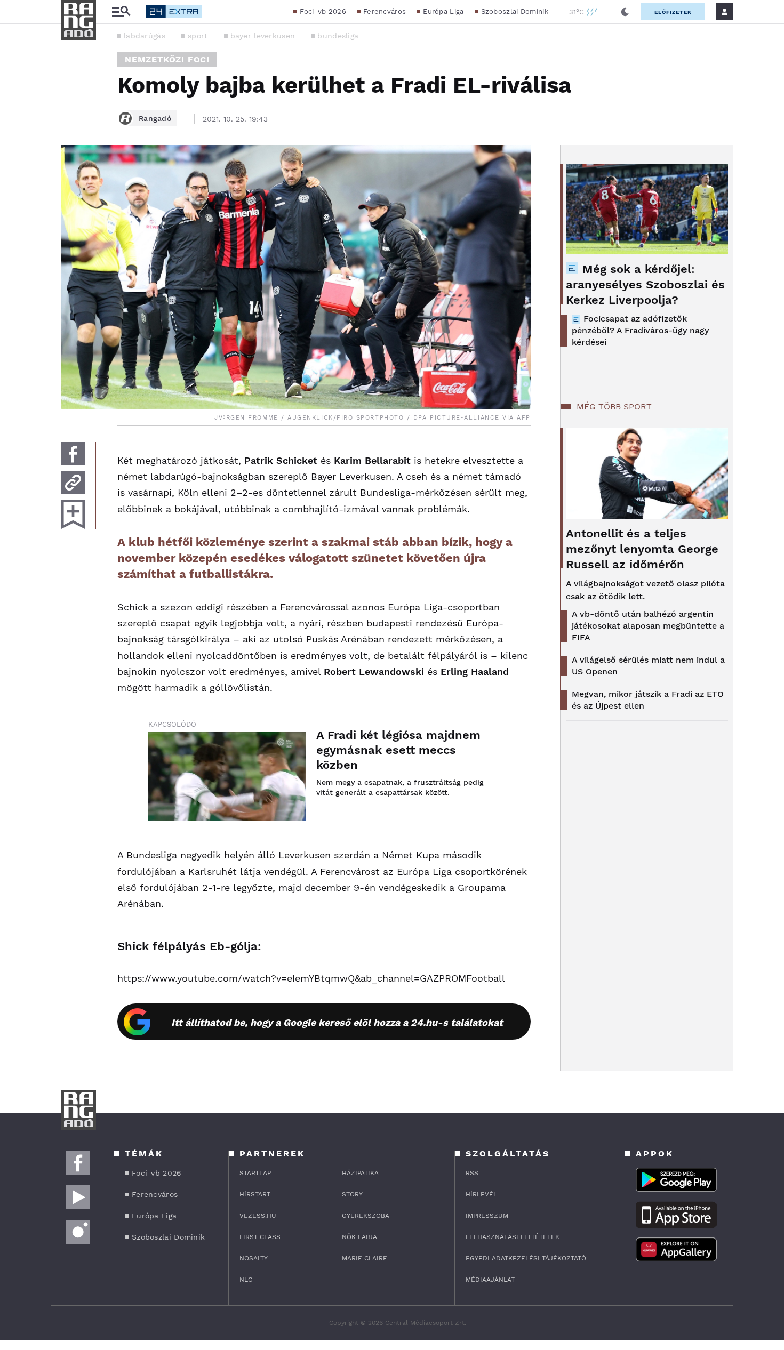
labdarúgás (144, 35)
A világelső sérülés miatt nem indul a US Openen (648, 666)
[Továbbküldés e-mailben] (73, 482)
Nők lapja (359, 1237)
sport (198, 35)
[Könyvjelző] (73, 514)
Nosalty (253, 1258)
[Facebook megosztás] (73, 453)
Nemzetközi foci (167, 59)
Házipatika (360, 1173)
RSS (472, 1173)
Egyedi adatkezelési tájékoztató (526, 1258)
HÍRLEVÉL (481, 1194)
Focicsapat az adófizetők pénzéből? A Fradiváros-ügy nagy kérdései (640, 330)
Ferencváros (384, 11)
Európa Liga (443, 11)
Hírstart (254, 1194)
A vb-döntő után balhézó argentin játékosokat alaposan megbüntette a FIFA (648, 625)
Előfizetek (673, 12)
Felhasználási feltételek (512, 1237)
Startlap (255, 1173)
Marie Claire (364, 1258)
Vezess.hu (257, 1215)
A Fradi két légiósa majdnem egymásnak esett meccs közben (398, 750)
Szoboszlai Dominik (514, 11)
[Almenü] (121, 12)
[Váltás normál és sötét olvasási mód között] (625, 11)
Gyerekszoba (365, 1215)
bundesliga (337, 35)
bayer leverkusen (262, 35)
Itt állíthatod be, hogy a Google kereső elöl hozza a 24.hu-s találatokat (337, 1022)
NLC (245, 1279)
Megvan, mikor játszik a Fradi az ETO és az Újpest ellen (648, 700)
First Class (260, 1237)
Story (352, 1194)
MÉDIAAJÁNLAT (490, 1279)
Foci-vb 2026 (323, 11)
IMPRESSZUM (487, 1215)
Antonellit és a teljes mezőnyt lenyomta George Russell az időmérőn (642, 549)
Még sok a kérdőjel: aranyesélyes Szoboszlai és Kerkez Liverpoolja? (645, 284)
